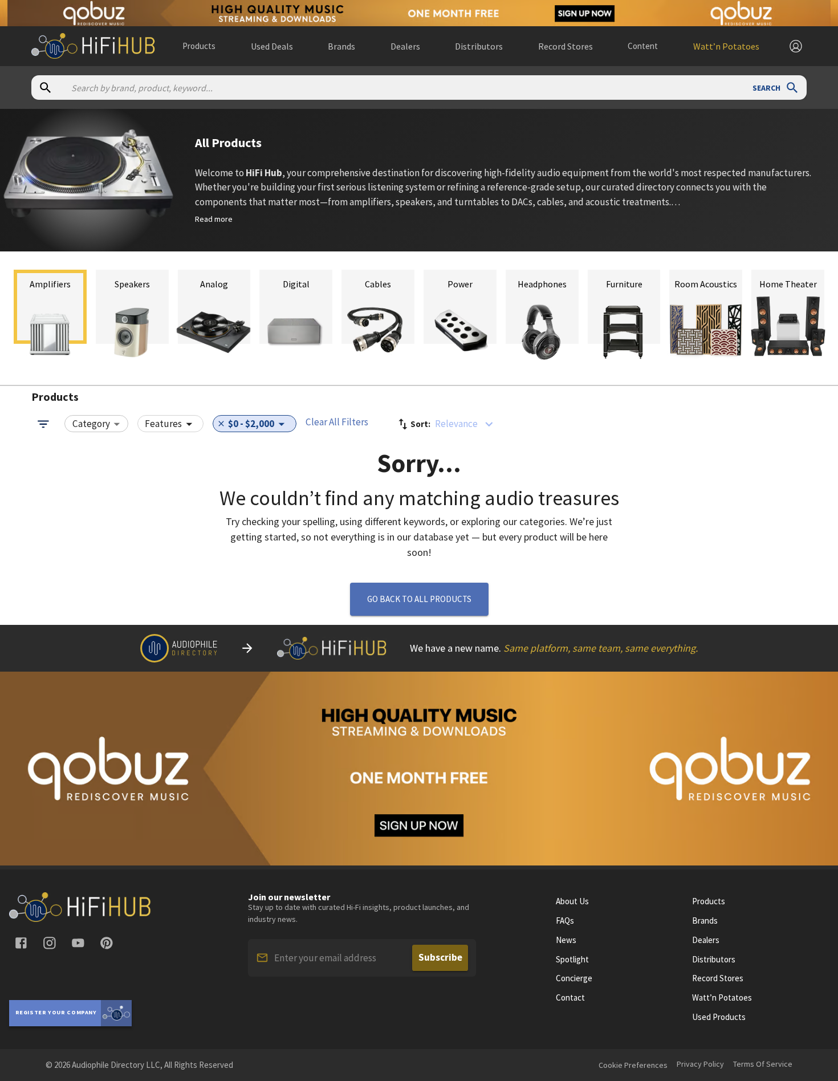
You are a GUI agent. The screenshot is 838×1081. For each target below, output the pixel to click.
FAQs (565, 920)
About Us (572, 901)
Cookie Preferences (633, 1065)
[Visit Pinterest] (107, 943)
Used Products (719, 1017)
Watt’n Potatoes (722, 997)
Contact (570, 997)
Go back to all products (419, 599)
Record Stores (717, 978)
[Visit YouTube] (78, 943)
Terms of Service (762, 1064)
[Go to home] (80, 918)
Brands (705, 920)
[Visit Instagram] (50, 943)
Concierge (574, 978)
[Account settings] (796, 46)
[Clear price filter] (221, 423)
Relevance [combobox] (456, 423)
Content (643, 45)
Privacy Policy (700, 1064)
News (566, 940)
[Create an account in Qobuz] (419, 13)
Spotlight (572, 959)
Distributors (713, 959)
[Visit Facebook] (21, 943)
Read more (214, 219)
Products (198, 45)
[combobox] (96, 424)
